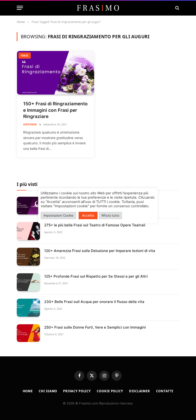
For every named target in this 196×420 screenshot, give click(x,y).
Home (28, 391)
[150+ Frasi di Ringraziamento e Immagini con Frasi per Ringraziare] (55, 73)
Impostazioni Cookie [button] (58, 215)
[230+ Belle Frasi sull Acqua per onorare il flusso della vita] (28, 308)
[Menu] (20, 7)
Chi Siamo (48, 391)
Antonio (30, 124)
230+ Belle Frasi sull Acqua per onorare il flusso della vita (94, 301)
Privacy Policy (77, 391)
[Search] (176, 7)
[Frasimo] (98, 8)
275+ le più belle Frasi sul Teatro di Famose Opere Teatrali (94, 225)
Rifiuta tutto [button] (110, 215)
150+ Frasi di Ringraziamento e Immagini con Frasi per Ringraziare (55, 110)
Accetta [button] (88, 215)
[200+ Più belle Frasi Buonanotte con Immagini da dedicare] (28, 206)
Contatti (164, 391)
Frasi (24, 55)
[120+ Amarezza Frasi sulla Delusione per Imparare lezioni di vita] (28, 257)
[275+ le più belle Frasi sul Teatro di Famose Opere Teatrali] (28, 231)
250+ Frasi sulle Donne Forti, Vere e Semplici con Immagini (95, 327)
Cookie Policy (110, 391)
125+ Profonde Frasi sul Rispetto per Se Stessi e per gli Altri (96, 276)
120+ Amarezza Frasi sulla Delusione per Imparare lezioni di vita (99, 250)
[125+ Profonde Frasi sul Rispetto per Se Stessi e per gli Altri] (28, 282)
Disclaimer (139, 391)
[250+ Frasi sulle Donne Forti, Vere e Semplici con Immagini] (28, 333)
